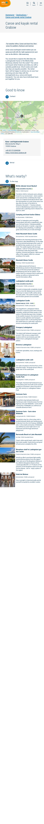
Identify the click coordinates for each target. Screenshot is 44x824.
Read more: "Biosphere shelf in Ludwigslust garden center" (22, 460)
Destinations (21, 15)
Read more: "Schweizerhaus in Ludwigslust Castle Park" (22, 382)
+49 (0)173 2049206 (12, 150)
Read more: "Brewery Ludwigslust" (22, 350)
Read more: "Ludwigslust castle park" (22, 288)
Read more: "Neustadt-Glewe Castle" (22, 268)
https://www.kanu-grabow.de (15, 153)
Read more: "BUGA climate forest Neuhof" (22, 198)
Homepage (10, 15)
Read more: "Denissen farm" (22, 400)
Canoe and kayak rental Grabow (18, 17)
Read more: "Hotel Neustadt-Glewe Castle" (22, 245)
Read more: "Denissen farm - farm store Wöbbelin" (22, 421)
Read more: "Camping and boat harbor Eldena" (22, 222)
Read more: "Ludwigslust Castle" (22, 312)
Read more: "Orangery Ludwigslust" (22, 334)
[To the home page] (6, 4)
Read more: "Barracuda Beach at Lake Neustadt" (22, 439)
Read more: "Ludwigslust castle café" (22, 365)
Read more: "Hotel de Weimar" (22, 479)
